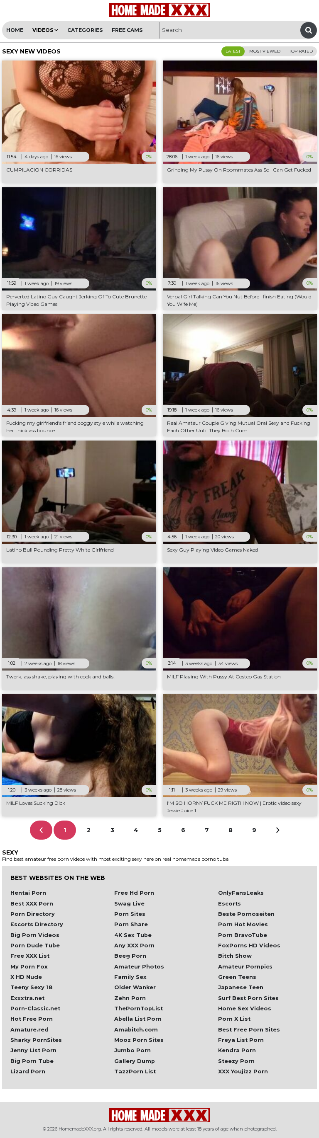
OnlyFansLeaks (241, 893)
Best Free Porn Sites (249, 1030)
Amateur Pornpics (245, 967)
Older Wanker (135, 987)
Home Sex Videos (244, 1008)
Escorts (229, 904)
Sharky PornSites (36, 1040)
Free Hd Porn (134, 893)
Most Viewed (264, 51)
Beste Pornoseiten (246, 914)
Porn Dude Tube (35, 945)
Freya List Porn (241, 1040)
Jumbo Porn (132, 1050)
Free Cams (127, 30)
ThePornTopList (138, 1008)
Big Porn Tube (32, 1061)
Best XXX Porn (31, 904)
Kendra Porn (237, 1050)
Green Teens (237, 977)
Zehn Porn (130, 998)
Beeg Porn (130, 956)
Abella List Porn (138, 1019)
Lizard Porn (27, 1071)
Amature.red (29, 1030)
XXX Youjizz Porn (243, 1071)
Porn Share (131, 924)
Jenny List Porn (33, 1050)
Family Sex (130, 977)
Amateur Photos (139, 967)
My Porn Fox (29, 967)
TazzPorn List (135, 1071)
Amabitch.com (136, 1030)
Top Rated (301, 51)
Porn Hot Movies (243, 924)
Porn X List (234, 1019)
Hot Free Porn (31, 1019)
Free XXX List (29, 956)
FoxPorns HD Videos (249, 945)
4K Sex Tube (133, 935)
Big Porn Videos (34, 935)
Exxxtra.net (27, 998)
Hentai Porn (28, 893)
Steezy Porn (236, 1061)
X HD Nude (26, 977)
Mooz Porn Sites (139, 1040)
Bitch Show (235, 956)
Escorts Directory (36, 924)
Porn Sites (129, 914)
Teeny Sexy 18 (31, 987)
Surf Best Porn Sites (248, 998)
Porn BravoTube (242, 935)
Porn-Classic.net (35, 1008)
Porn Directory (32, 914)
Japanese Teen (240, 987)
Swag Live (129, 904)
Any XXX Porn (134, 945)
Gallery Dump (134, 1061)
